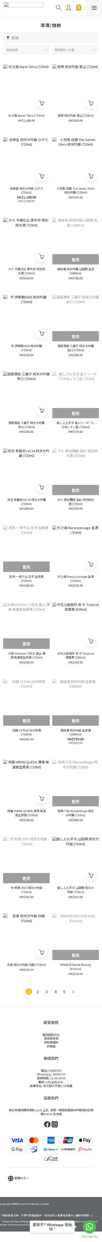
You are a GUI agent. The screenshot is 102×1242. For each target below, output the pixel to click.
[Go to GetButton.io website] (89, 1236)
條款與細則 (51, 1042)
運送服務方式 (51, 1035)
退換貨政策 (51, 1038)
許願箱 (51, 1046)
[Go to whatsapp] (89, 1226)
